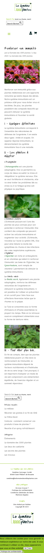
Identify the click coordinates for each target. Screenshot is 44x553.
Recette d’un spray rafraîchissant (19, 428)
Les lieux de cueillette (14, 447)
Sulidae (28, 504)
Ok (25, 548)
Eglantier (10, 256)
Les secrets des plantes (14, 451)
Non (29, 548)
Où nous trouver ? (22, 488)
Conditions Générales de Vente (22, 492)
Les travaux (9, 455)
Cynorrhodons (10, 265)
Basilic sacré (12, 279)
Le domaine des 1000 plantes (21, 56)
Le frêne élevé (10, 417)
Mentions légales (22, 495)
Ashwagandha (12, 167)
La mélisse (9, 409)
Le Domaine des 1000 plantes (19, 53)
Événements (9, 438)
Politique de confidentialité (22, 490)
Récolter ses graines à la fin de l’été (20, 413)
